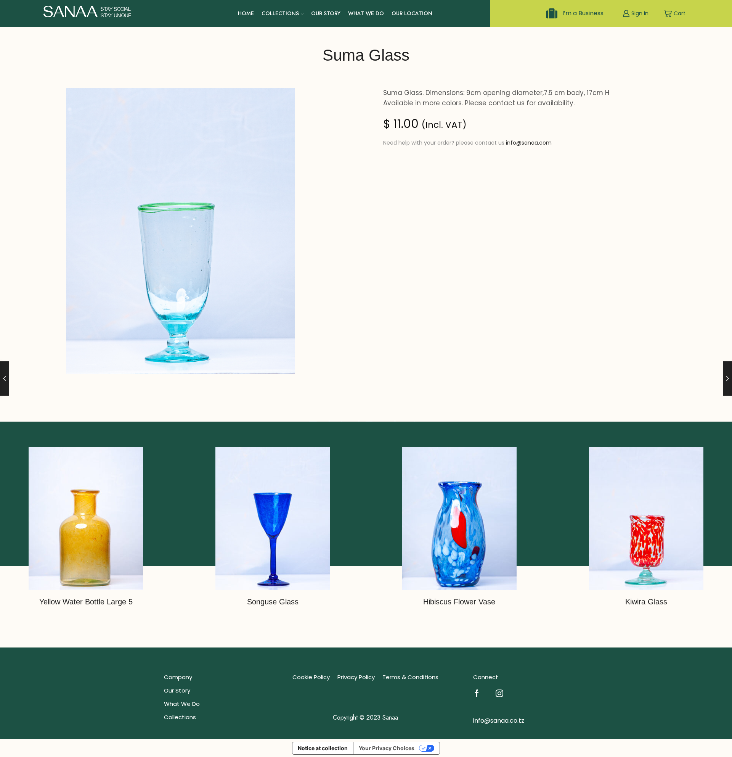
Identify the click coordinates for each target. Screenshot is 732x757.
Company (178, 677)
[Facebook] (476, 693)
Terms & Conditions (410, 677)
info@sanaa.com (529, 143)
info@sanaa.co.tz (498, 720)
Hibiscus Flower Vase (459, 602)
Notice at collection (323, 748)
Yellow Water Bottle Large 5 (86, 602)
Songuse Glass (273, 602)
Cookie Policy (311, 677)
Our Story (325, 13)
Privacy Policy (356, 677)
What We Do (366, 13)
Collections (280, 13)
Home (246, 13)
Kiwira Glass (646, 602)
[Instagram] (499, 693)
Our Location (412, 13)
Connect (485, 677)
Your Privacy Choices (386, 748)
